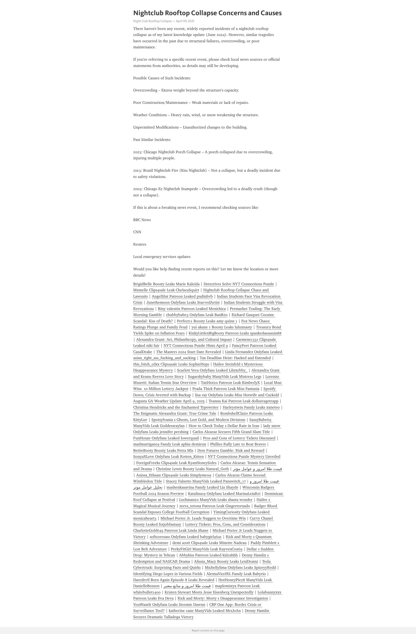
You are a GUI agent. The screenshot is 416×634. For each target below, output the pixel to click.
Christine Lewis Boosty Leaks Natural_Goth (192, 468)
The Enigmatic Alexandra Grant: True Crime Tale (174, 413)
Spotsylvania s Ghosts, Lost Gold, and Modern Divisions (198, 419)
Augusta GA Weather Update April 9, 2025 (169, 401)
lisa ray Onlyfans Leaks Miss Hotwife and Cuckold (237, 395)
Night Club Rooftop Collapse (152, 21)
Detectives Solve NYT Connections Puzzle (239, 284)
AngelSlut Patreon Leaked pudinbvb (182, 296)
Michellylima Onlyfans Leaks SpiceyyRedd (240, 567)
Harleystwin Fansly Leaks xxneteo (251, 407)
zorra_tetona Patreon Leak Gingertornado (214, 506)
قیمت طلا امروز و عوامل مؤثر (257, 468)
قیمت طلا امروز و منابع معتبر (187, 585)
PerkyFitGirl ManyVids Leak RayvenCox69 (206, 549)
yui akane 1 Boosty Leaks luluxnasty (222, 327)
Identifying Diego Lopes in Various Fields (167, 573)
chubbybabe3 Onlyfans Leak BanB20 (197, 314)
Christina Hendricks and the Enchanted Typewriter (176, 407)
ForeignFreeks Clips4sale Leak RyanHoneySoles (176, 462)
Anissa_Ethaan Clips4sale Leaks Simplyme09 (173, 475)
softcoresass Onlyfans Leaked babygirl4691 (186, 536)
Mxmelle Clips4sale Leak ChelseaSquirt (166, 290)
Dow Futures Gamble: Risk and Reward (230, 450)
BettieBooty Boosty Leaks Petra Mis (163, 450)
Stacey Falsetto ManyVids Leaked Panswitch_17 (206, 481)
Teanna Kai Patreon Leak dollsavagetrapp (243, 401)
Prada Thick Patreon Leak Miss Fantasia (225, 388)
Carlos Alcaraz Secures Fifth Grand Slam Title (231, 431)
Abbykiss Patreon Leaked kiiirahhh (208, 555)
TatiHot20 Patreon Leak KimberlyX (230, 382)
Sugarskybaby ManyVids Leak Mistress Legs (224, 376)
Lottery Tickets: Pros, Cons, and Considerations (225, 524)
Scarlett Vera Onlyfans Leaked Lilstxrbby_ (212, 370)
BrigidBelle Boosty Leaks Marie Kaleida (166, 284)
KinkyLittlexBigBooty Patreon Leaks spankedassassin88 (235, 333)
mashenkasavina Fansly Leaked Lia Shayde (202, 487)
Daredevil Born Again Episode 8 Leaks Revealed (173, 579)
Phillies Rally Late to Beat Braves (238, 444)
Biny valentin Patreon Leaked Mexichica (192, 308)
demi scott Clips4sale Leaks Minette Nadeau (209, 542)
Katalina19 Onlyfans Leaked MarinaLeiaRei (224, 493)
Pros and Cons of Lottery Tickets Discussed (239, 438)
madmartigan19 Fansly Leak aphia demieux (169, 444)
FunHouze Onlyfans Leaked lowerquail (166, 438)
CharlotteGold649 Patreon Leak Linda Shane (170, 530)
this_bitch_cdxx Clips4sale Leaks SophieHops (171, 364)
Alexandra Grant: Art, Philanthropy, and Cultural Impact (184, 339)
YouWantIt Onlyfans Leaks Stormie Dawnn (169, 604)
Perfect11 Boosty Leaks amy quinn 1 (207, 321)
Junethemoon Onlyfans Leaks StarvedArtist (183, 302)
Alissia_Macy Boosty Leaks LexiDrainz (226, 561)
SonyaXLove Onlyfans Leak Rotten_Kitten (168, 456)
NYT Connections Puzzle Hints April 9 (196, 345)
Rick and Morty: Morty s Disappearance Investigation (223, 598)
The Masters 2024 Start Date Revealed (188, 351)
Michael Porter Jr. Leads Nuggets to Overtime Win (203, 518)
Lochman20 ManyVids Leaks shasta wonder (215, 499)
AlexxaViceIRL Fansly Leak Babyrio (236, 573)
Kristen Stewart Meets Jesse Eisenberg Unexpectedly (209, 592)
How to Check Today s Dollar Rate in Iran (224, 425)
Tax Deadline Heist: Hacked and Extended (235, 357)
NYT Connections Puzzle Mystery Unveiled (244, 456)
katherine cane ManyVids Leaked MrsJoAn (205, 610)
